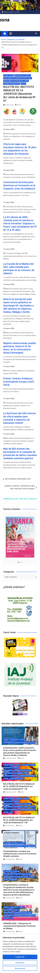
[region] (20, 953)
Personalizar (20, 963)
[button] (18, 562)
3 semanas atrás (10, 758)
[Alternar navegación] (10, 33)
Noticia (23, 83)
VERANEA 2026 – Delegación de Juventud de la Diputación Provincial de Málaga (19, 926)
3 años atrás (9, 105)
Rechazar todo (20, 968)
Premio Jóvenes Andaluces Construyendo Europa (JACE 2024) (18, 381)
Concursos (25, 765)
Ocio (11, 812)
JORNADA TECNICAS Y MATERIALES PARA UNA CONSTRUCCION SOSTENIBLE (19, 487)
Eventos (32, 806)
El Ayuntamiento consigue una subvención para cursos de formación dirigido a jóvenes (19, 853)
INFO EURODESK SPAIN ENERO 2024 (18, 479)
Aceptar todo (20, 957)
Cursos (6, 739)
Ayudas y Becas (8, 75)
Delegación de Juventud (22, 75)
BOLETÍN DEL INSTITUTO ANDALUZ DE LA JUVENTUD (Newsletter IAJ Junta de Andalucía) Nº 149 (19, 786)
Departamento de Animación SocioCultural (17, 78)
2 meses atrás (10, 825)
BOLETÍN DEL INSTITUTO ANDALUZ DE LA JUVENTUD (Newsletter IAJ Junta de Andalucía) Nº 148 (19, 820)
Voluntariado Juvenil (17, 778)
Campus (17, 765)
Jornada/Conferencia (10, 776)
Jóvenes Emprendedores (11, 83)
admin (19, 105)
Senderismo (13, 879)
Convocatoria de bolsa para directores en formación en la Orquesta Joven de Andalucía (19, 185)
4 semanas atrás (10, 792)
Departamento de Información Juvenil (16, 81)
